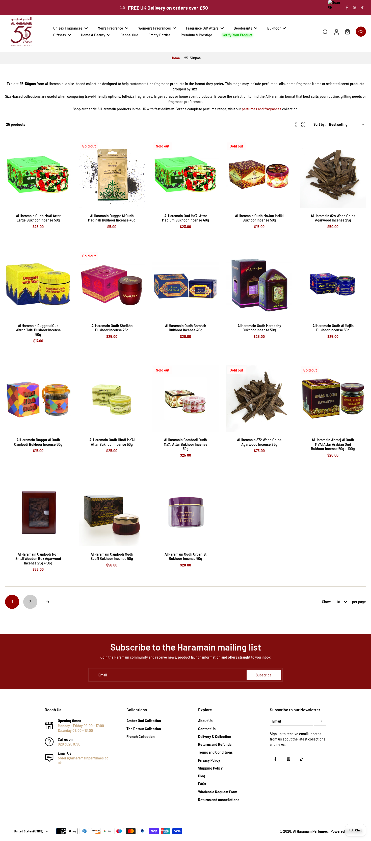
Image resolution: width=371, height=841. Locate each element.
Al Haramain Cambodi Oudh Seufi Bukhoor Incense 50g (112, 556)
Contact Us (207, 729)
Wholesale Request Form (217, 792)
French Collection (140, 736)
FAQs (202, 784)
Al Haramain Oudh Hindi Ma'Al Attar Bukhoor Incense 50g (112, 442)
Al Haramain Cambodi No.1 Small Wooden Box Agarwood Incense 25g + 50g (38, 558)
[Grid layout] (303, 124)
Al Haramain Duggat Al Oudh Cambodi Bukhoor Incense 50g (38, 442)
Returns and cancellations (218, 800)
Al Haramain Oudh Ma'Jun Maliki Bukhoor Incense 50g (259, 218)
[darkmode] (361, 32)
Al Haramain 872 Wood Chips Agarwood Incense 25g (259, 442)
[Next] (47, 602)
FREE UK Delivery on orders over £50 (168, 8)
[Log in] (336, 31)
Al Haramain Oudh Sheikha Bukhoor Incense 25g (111, 328)
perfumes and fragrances (261, 109)
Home (175, 58)
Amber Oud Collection (143, 721)
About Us (205, 721)
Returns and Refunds (214, 744)
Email (102, 675)
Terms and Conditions (215, 752)
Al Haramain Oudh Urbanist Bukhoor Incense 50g (185, 556)
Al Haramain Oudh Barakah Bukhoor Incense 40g (185, 328)
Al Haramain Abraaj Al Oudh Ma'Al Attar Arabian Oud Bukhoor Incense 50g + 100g (333, 444)
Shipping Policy (210, 768)
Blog (201, 776)
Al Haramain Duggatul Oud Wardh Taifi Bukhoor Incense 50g (38, 330)
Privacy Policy (209, 760)
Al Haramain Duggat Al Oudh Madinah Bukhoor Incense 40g (112, 218)
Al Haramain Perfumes (310, 831)
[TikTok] (362, 8)
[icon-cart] (347, 32)
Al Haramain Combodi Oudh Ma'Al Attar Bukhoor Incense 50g (185, 444)
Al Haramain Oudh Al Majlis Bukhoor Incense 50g (333, 328)
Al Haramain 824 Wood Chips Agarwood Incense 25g (333, 218)
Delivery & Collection (214, 736)
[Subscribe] (320, 721)
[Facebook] (347, 8)
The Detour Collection (143, 729)
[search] (325, 32)
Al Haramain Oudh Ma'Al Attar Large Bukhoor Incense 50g (38, 218)
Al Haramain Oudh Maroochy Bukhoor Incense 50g (259, 328)
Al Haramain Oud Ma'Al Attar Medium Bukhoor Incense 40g (185, 218)
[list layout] (297, 124)
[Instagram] (354, 8)
